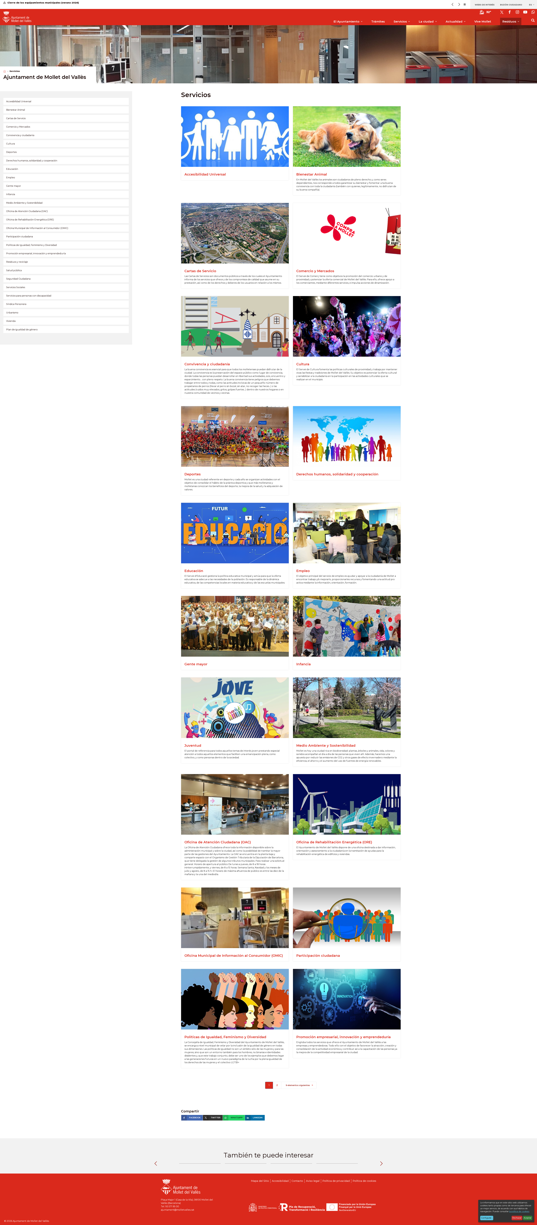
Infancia (303, 664)
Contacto (297, 1180)
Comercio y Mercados (315, 271)
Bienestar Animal (311, 174)
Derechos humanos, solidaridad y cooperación (337, 474)
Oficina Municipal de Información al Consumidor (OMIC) (233, 956)
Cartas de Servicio (200, 271)
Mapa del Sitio (260, 1180)
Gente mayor (195, 664)
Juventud (192, 745)
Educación (193, 571)
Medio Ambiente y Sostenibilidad (325, 745)
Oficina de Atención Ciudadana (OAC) (217, 842)
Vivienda (11, 321)
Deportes (192, 474)
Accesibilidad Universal (205, 174)
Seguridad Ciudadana (18, 278)
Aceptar (527, 1218)
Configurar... (487, 1218)
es (531, 4)
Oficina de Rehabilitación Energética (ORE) (334, 842)
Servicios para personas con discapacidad (28, 295)
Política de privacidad (336, 1180)
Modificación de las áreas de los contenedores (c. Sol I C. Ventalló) (49, 2)
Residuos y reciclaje (17, 262)
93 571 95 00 (172, 1206)
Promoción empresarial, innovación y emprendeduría (343, 1037)
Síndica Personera (16, 304)
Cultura (302, 364)
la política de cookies (519, 1211)
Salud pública (14, 270)
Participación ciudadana (318, 956)
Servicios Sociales (15, 287)
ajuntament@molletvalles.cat (177, 1209)
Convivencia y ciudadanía (207, 364)
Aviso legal (313, 1180)
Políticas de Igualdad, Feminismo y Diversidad (225, 1037)
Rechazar (516, 1218)
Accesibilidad (280, 1180)
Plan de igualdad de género (22, 329)
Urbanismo (12, 312)
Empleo (303, 571)
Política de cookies (364, 1180)
